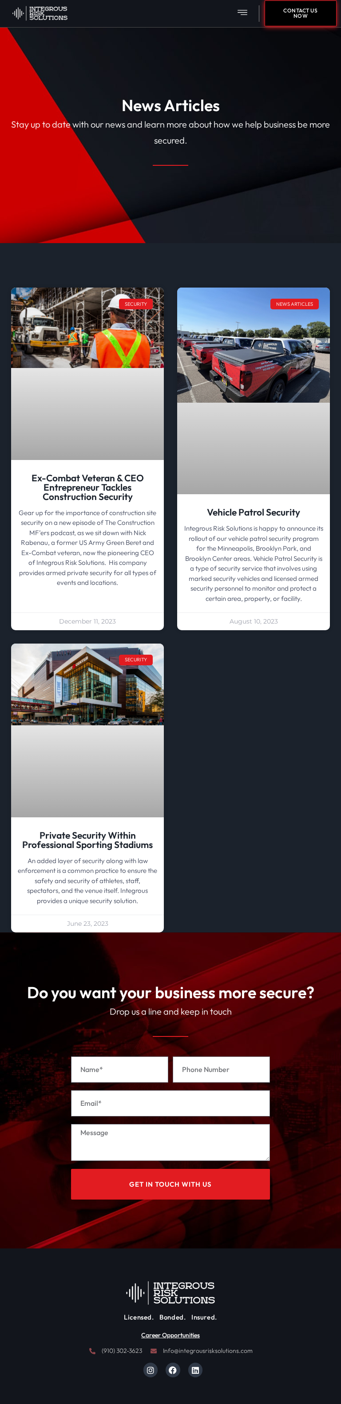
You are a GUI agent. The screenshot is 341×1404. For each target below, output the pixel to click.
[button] (242, 13)
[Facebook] (173, 1370)
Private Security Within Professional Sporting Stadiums (87, 839)
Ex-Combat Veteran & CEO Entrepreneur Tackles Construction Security (88, 487)
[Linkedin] (195, 1370)
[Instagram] (150, 1370)
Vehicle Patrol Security (253, 512)
